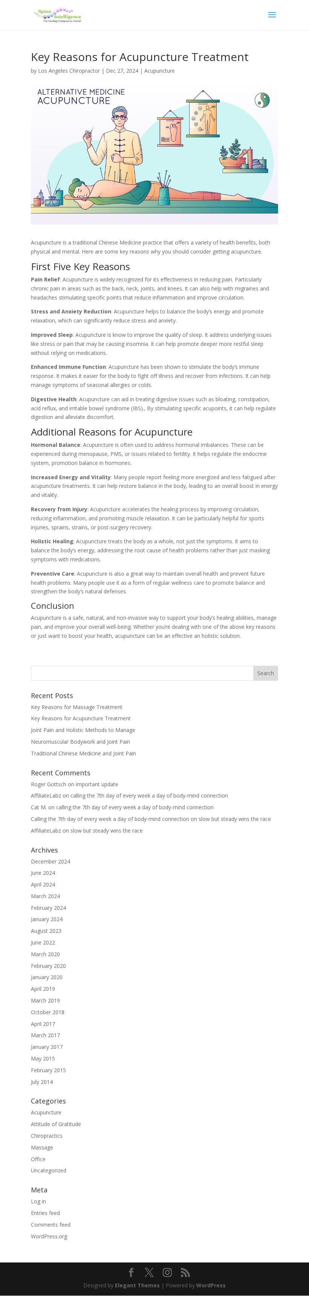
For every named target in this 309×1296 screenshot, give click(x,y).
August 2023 (46, 930)
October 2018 (47, 1012)
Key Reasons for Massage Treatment (76, 707)
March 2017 (45, 1035)
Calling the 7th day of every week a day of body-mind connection (110, 818)
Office (38, 1159)
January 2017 (47, 1046)
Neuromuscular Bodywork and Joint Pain (80, 741)
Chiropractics (47, 1135)
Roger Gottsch (48, 784)
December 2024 (50, 861)
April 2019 (43, 988)
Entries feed (45, 1213)
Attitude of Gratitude (56, 1124)
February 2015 (48, 1070)
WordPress (211, 1285)
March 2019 (45, 1000)
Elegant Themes (137, 1285)
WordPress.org (49, 1236)
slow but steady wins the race (235, 818)
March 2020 (45, 954)
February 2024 (48, 907)
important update (97, 784)
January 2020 (47, 977)
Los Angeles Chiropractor (69, 70)
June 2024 (43, 872)
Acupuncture (159, 70)
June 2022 (43, 942)
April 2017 (43, 1023)
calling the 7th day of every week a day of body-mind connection (149, 795)
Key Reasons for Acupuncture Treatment (81, 718)
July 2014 (42, 1081)
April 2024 (43, 884)
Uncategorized (48, 1170)
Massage (42, 1147)
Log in (38, 1201)
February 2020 (48, 965)
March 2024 (45, 896)
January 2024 (47, 919)
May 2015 (43, 1058)
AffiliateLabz (46, 795)
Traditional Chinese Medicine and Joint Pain (83, 753)
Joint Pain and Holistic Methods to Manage (83, 730)
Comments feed (50, 1224)
